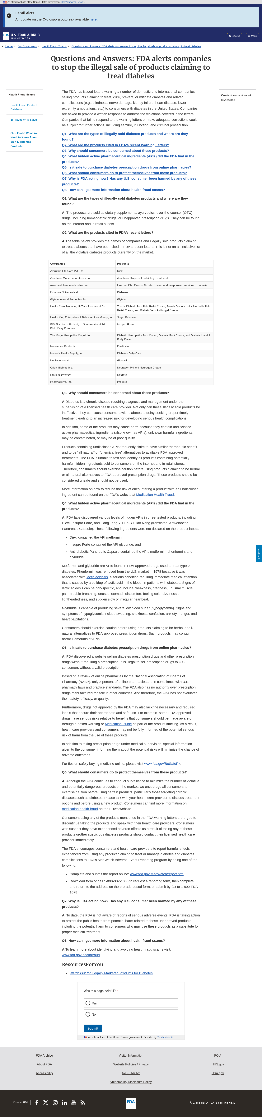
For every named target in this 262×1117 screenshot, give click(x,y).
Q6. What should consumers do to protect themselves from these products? (124, 173)
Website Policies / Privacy (131, 1064)
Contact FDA (21, 1102)
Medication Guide (118, 724)
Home (9, 46)
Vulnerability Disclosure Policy (131, 1082)
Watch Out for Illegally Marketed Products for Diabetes (111, 973)
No (94, 1014)
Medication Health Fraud (155, 495)
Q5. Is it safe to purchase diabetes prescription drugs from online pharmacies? (126, 167)
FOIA (217, 1055)
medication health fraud (80, 809)
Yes (94, 1003)
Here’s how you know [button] (72, 2)
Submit (92, 1028)
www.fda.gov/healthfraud (81, 955)
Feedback (258, 554)
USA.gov (218, 1073)
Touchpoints (163, 1037)
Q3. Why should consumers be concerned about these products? (115, 151)
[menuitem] (237, 98)
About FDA (44, 1064)
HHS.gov (218, 1064)
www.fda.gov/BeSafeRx (162, 764)
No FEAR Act (131, 1073)
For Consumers (27, 46)
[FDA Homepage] (21, 36)
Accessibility (44, 1073)
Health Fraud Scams (54, 46)
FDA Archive (44, 1055)
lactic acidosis (97, 577)
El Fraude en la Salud (24, 119)
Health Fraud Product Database (24, 107)
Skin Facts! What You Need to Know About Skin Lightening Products (25, 140)
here (93, 19)
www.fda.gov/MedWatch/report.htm (157, 874)
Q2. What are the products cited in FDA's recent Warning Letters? (115, 145)
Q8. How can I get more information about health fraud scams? (113, 190)
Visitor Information (131, 1055)
